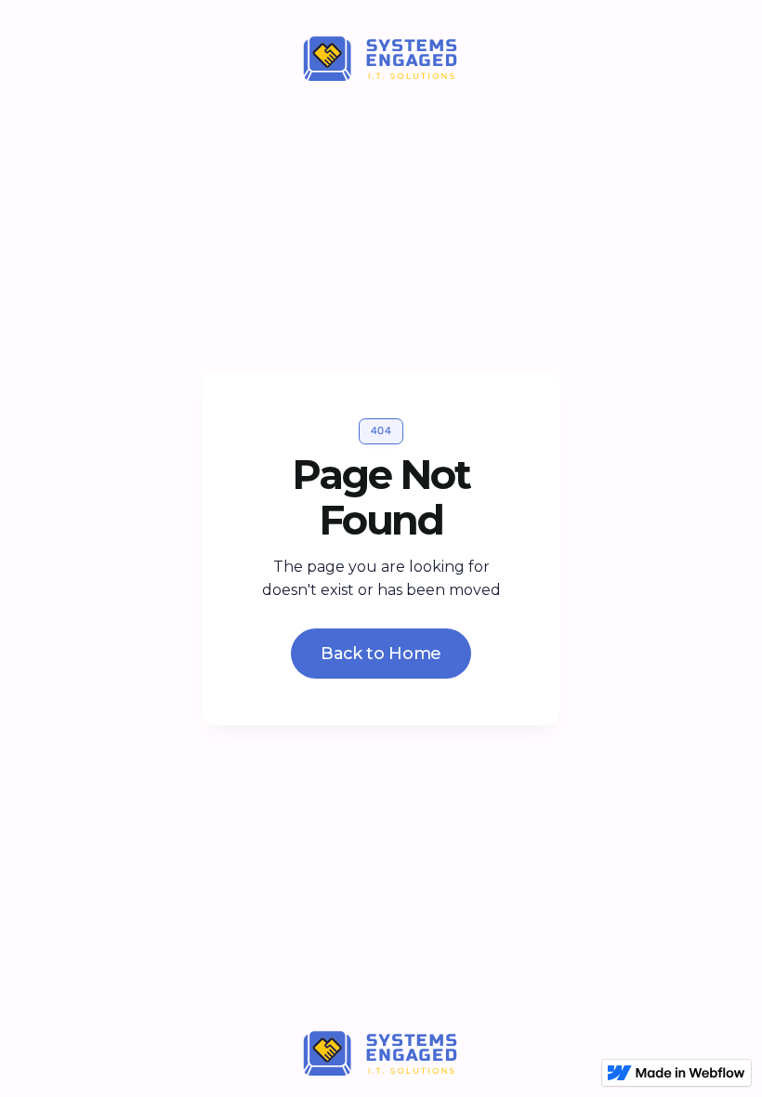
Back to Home (381, 653)
